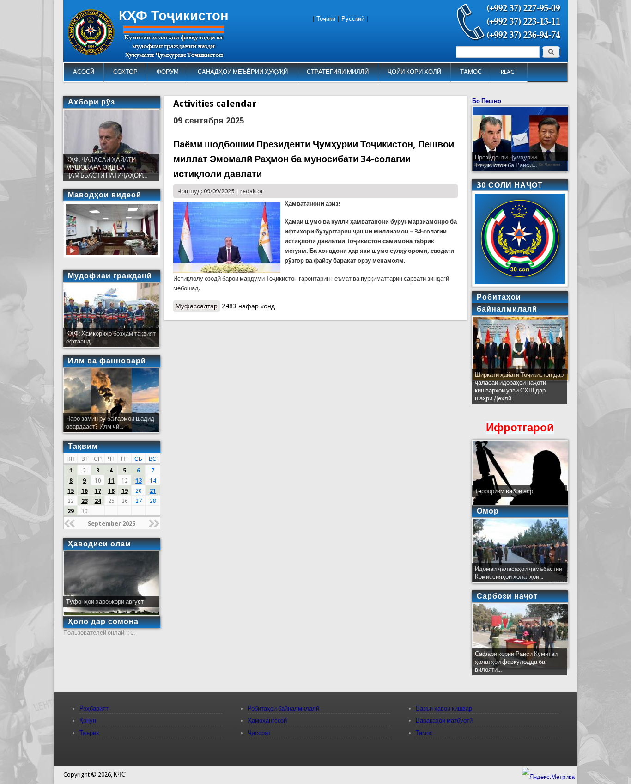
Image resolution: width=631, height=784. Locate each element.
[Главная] (91, 52)
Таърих (89, 732)
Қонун (87, 720)
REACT (509, 71)
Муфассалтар (198, 307)
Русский (352, 18)
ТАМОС (471, 71)
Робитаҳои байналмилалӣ (283, 708)
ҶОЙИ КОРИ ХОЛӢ (414, 71)
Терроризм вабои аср (504, 491)
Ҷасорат (259, 732)
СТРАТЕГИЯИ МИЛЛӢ (338, 71)
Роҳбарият (94, 708)
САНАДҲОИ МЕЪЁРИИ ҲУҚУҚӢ (243, 71)
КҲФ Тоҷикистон (174, 16)
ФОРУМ (168, 71)
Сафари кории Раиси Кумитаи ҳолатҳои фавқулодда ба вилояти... (516, 661)
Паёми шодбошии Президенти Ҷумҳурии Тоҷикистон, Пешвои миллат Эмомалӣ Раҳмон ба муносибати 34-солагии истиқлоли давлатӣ (313, 159)
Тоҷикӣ (325, 18)
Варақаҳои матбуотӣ (444, 720)
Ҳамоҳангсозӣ (267, 720)
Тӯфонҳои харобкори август (105, 601)
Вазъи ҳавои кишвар (444, 708)
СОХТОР (125, 71)
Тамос (424, 732)
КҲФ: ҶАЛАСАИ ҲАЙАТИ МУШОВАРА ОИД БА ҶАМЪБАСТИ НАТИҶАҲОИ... (106, 167)
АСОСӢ (83, 71)
